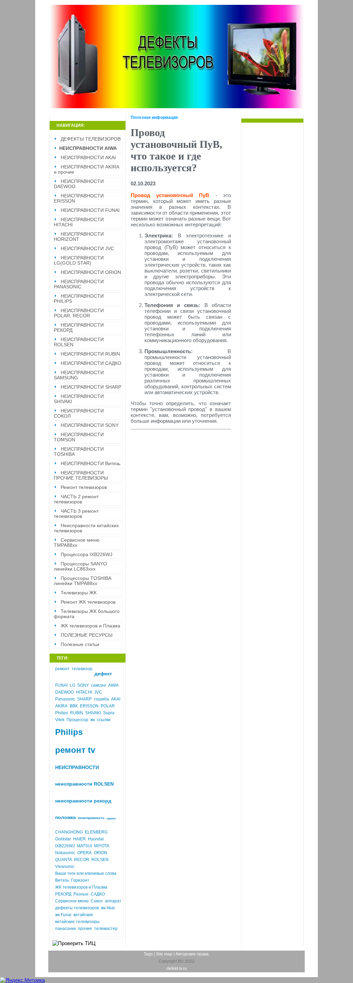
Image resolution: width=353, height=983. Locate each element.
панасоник (65, 928)
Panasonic (65, 699)
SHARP (84, 699)
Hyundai (96, 839)
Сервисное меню (72, 901)
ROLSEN (100, 859)
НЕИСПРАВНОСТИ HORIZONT (79, 237)
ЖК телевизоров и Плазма (90, 625)
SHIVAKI (93, 712)
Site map (164, 954)
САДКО (98, 894)
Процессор (77, 719)
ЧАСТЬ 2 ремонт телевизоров (76, 499)
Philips (61, 712)
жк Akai (108, 907)
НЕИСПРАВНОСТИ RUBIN (90, 354)
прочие (85, 928)
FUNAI (61, 685)
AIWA (113, 685)
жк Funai (63, 914)
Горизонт (80, 880)
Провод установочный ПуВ (170, 195)
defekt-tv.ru (177, 968)
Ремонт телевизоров (84, 487)
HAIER (79, 839)
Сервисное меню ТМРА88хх (77, 542)
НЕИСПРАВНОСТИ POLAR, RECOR (79, 313)
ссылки (104, 719)
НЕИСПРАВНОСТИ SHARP (91, 387)
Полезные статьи (80, 644)
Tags (148, 954)
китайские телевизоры (77, 921)
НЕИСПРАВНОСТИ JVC (87, 248)
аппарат (113, 901)
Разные (81, 894)
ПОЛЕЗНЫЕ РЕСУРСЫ (86, 635)
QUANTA (63, 859)
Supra (108, 712)
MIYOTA (101, 845)
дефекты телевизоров (77, 907)
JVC (98, 692)
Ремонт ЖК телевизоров (88, 602)
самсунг (98, 685)
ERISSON (89, 706)
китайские (83, 914)
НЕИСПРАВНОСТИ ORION (91, 272)
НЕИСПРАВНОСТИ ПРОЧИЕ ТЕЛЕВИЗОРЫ (81, 475)
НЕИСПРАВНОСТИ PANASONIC (79, 284)
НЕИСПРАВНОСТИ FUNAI (90, 210)
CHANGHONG (69, 832)
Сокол (97, 901)
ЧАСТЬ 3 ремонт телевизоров (76, 514)
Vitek (59, 719)
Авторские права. (192, 954)
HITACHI (84, 692)
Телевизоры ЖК (79, 592)
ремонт (62, 668)
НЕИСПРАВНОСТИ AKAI (88, 157)
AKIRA (61, 706)
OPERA (84, 852)
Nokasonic (65, 852)
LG (72, 685)
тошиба (101, 699)
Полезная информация (154, 117)
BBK (74, 706)
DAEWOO (64, 692)
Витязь (62, 880)
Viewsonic (64, 866)
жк (92, 719)
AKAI (115, 699)
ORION (100, 852)
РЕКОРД (63, 894)
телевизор (82, 668)
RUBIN (76, 712)
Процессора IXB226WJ (86, 554)
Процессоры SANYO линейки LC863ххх (80, 566)
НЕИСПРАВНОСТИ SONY (90, 425)
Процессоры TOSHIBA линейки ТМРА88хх (82, 581)
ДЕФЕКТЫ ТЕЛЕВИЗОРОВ (91, 139)
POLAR (108, 706)
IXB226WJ (65, 845)
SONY (83, 685)
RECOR (81, 859)
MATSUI (84, 845)
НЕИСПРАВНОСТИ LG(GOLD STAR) (79, 260)
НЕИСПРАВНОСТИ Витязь (90, 463)
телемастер (106, 928)
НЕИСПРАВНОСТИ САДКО (91, 363)
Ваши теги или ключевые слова (86, 873)
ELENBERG (96, 832)
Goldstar (63, 839)
